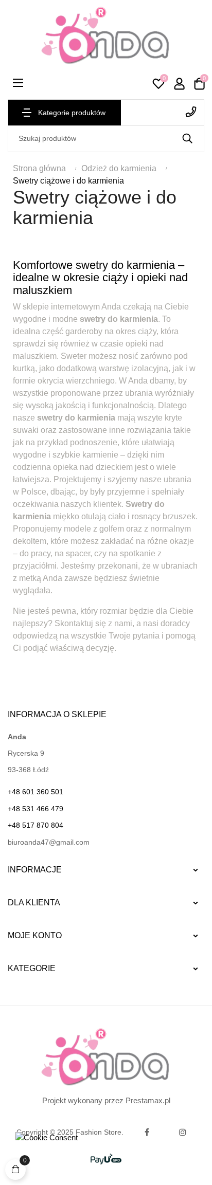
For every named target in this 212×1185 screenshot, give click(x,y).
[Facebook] (147, 1132)
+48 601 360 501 (162, 112)
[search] (187, 139)
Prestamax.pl (148, 1100)
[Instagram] (183, 1132)
